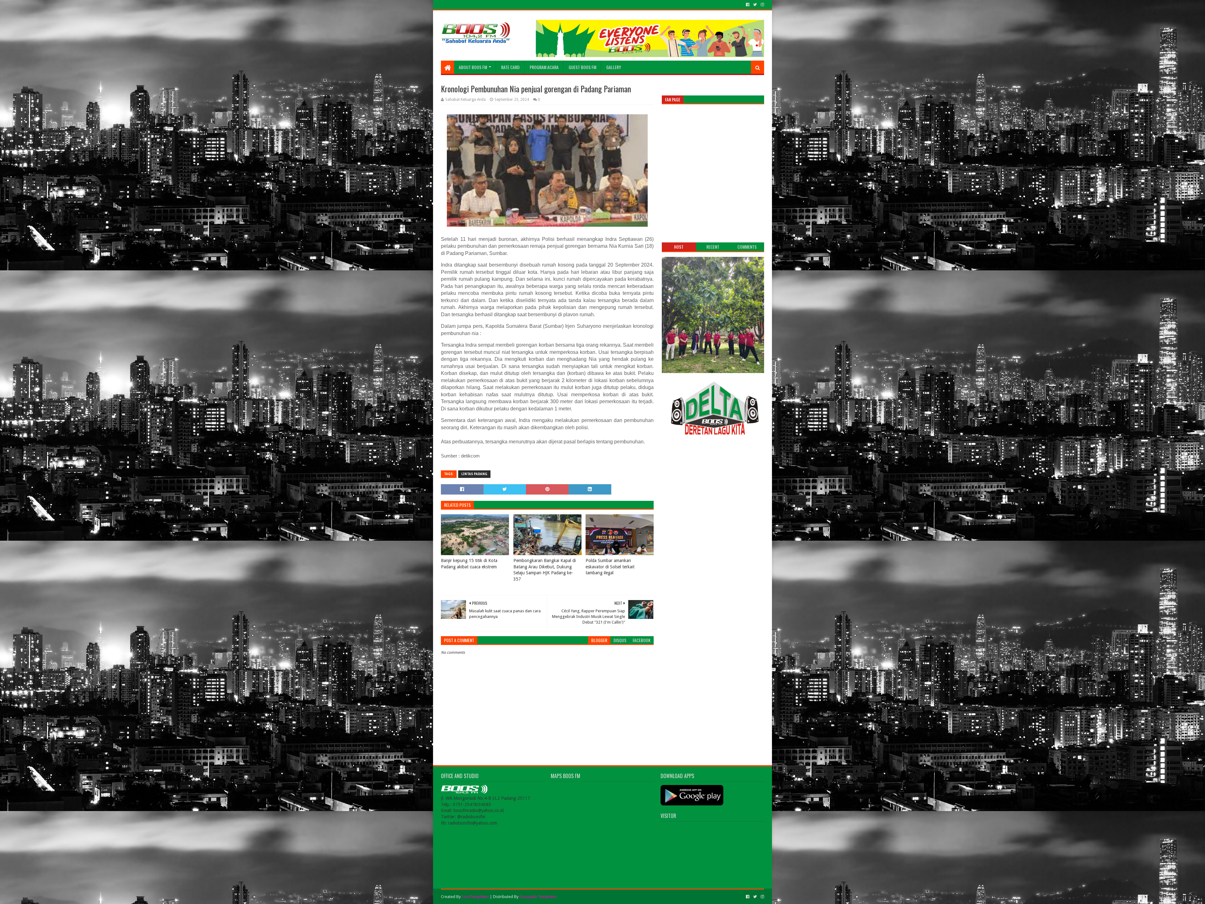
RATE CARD (510, 67)
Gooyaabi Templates (538, 896)
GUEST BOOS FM (582, 67)
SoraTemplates (475, 896)
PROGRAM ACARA (544, 67)
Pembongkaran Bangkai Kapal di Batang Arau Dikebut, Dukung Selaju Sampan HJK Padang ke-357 (544, 570)
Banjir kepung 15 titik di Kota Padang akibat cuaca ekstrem (469, 563)
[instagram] (761, 4)
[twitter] (755, 4)
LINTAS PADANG (474, 474)
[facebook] (748, 4)
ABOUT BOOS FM (473, 67)
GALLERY (613, 67)
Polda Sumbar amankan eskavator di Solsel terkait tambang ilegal (610, 566)
